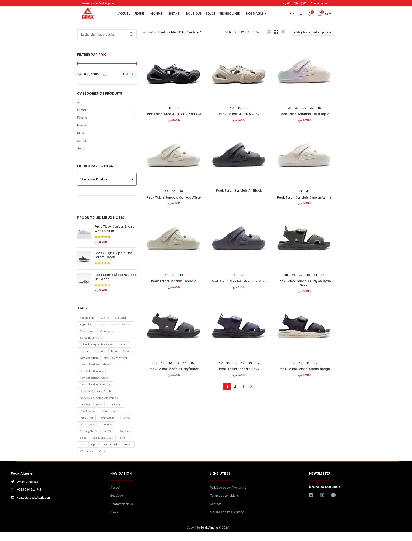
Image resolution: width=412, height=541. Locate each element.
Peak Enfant (115, 404)
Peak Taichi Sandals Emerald (173, 281)
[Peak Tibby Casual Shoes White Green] (84, 234)
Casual (101, 324)
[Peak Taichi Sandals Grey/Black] (173, 327)
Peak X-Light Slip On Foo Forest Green (113, 255)
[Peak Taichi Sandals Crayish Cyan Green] (304, 239)
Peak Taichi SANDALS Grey (239, 114)
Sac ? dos (108, 431)
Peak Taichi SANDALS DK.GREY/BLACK (173, 114)
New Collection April (115, 357)
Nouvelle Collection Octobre (96, 391)
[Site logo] (88, 13)
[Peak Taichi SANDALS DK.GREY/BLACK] (173, 72)
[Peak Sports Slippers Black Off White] (84, 282)
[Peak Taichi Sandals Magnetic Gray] (238, 239)
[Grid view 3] (276, 32)
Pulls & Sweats (88, 424)
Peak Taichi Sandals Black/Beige (304, 369)
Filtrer (128, 74)
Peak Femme (87, 411)
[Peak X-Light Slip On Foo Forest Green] (84, 258)
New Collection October (94, 377)
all (78, 102)
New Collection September (95, 384)
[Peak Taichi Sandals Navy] (238, 327)
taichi (122, 437)
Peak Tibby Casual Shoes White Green (114, 228)
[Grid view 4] (283, 32)
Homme (82, 125)
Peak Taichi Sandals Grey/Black (174, 369)
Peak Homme (109, 411)
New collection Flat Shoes (95, 364)
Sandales (125, 431)
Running (107, 424)
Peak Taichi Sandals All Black (239, 190)
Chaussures (87, 331)
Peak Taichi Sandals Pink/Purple (304, 114)
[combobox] (105, 179)
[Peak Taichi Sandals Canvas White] (173, 156)
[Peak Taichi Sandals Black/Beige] (304, 327)
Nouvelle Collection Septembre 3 (99, 397)
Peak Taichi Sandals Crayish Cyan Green (304, 283)
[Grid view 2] (269, 32)
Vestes (128, 444)
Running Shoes (88, 431)
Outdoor (85, 404)
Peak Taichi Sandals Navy (239, 369)
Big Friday (85, 324)
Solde (83, 437)
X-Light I (103, 451)
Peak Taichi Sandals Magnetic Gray (239, 281)
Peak (99, 404)
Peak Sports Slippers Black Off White (115, 277)
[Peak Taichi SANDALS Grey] (238, 72)
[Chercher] (292, 13)
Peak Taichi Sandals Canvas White (174, 197)
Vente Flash (111, 444)
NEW (126, 351)
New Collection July (91, 371)
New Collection (89, 357)
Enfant (81, 109)
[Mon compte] (301, 13)
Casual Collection (121, 324)
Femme (82, 117)
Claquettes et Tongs (91, 337)
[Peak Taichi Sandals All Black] (238, 156)
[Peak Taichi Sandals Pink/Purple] (304, 72)
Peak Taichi (86, 417)
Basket (105, 317)
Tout (80, 148)
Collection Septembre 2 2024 (97, 344)
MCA (80, 133)
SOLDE (82, 140)
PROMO (125, 417)
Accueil (148, 32)
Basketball (121, 317)
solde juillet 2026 (103, 437)
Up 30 (94, 444)
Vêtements (86, 451)
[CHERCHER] (132, 34)
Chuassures (107, 331)
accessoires (87, 317)
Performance (106, 417)
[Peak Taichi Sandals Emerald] (173, 239)
